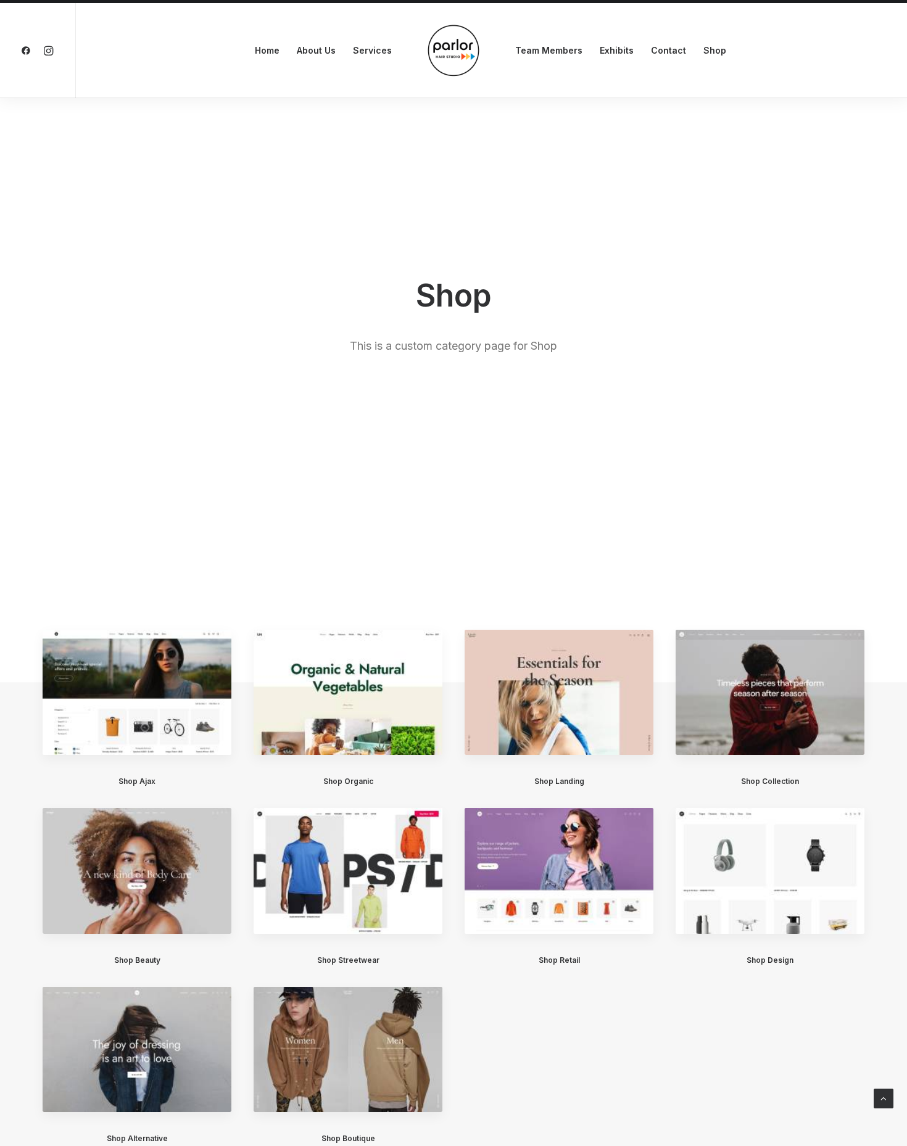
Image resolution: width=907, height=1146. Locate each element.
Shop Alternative (137, 1138)
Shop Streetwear (348, 960)
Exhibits (617, 50)
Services (372, 50)
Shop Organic (348, 781)
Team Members (548, 50)
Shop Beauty (137, 960)
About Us (316, 50)
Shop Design (770, 960)
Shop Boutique (348, 1138)
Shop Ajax (136, 781)
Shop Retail (559, 960)
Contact (668, 50)
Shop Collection (770, 781)
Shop (714, 50)
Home (267, 50)
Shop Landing (559, 781)
